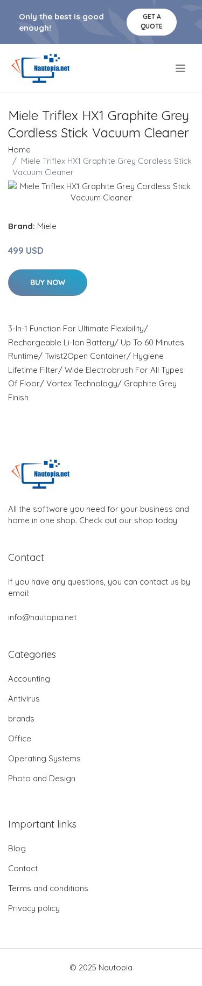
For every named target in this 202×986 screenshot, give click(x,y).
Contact (23, 868)
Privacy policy (34, 908)
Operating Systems (44, 758)
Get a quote (152, 21)
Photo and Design (41, 778)
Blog (17, 848)
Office (19, 738)
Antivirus (24, 698)
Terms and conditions (48, 888)
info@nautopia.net (42, 617)
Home (19, 149)
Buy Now (47, 282)
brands (21, 718)
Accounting (29, 678)
